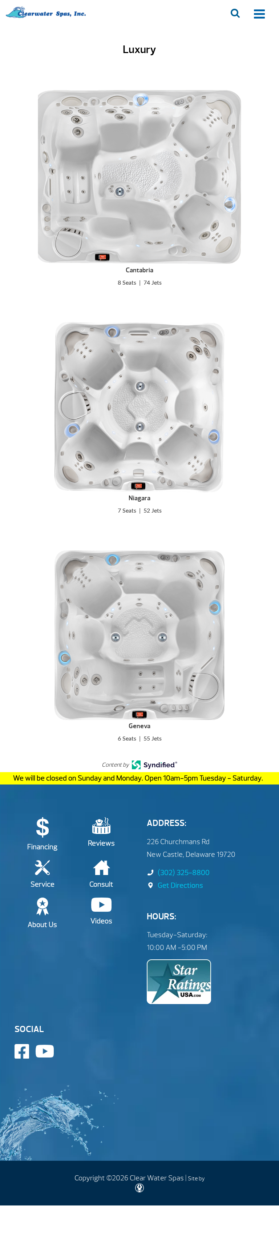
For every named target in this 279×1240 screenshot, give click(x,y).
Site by (196, 1178)
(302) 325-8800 (184, 872)
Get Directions (180, 885)
